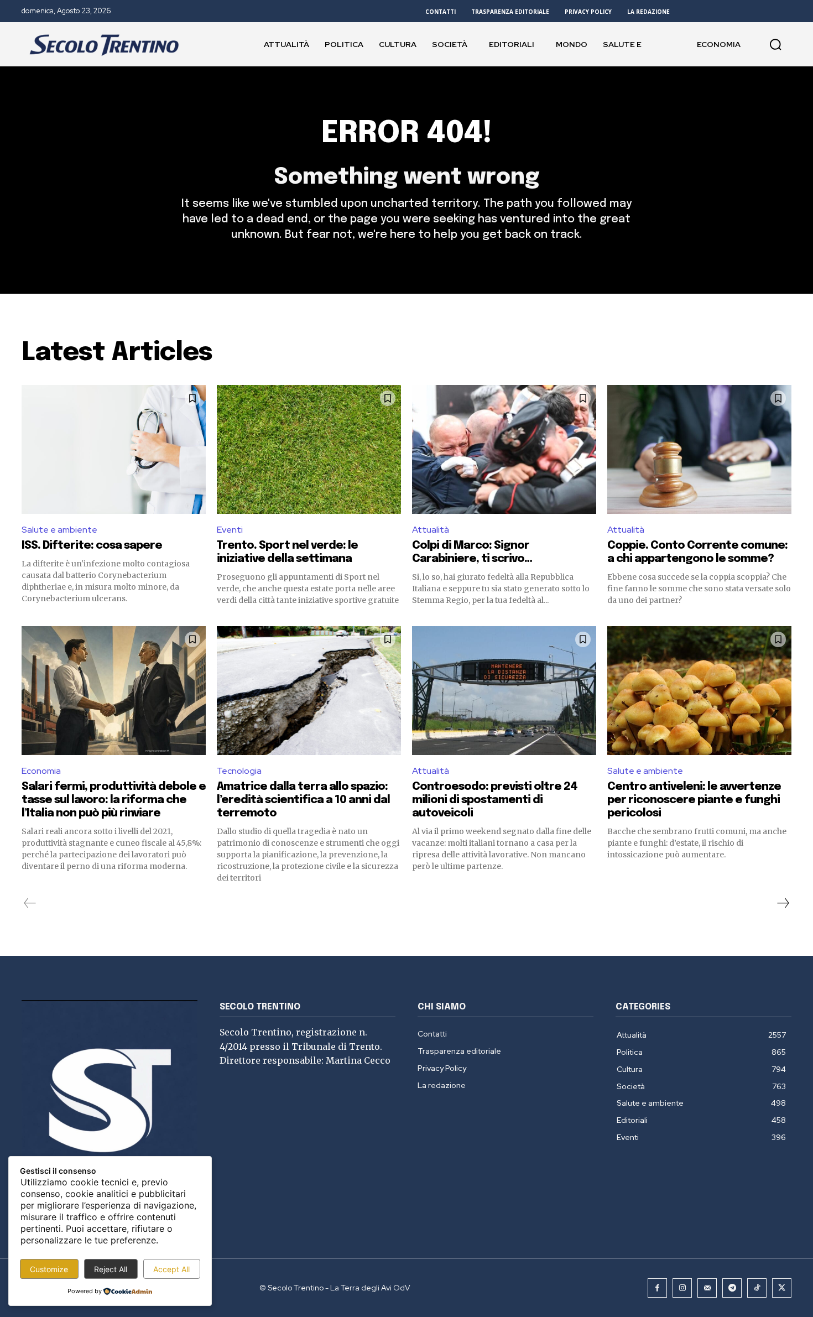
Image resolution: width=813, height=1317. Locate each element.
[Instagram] (682, 1288)
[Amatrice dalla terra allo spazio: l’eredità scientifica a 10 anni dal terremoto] (309, 690)
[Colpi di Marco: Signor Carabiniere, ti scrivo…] (504, 449)
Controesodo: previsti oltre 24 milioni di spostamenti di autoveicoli (494, 800)
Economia (41, 771)
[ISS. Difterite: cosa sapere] (114, 449)
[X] (781, 1288)
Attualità (430, 529)
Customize (49, 1269)
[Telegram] (732, 1288)
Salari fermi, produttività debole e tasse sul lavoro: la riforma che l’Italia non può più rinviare (114, 800)
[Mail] (707, 1288)
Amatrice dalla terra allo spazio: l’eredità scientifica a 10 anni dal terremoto (303, 800)
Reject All (110, 1269)
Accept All (171, 1269)
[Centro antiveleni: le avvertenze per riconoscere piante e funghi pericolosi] (699, 690)
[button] (775, 44)
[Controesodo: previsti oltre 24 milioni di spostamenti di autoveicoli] (504, 690)
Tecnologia (239, 771)
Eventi (230, 529)
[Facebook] (657, 1288)
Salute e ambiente (59, 529)
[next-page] (782, 903)
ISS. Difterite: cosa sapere (92, 545)
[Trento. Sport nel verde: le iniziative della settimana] (309, 449)
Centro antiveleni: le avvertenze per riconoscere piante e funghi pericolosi (694, 800)
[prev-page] (30, 903)
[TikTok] (757, 1288)
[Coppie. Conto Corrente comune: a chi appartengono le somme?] (699, 449)
